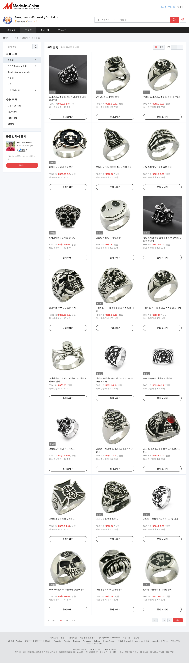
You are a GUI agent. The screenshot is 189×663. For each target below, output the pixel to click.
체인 (10, 84)
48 (73, 620)
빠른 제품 (126, 637)
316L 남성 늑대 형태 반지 (107, 96)
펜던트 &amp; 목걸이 (17, 66)
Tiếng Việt (175, 641)
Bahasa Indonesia (94, 643)
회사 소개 (45, 30)
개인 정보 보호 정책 (87, 637)
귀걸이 (11, 78)
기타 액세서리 (14, 90)
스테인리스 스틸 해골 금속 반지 (63, 237)
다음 (177, 620)
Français (57, 641)
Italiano (97, 641)
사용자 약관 (72, 637)
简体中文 (28, 641)
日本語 (47, 641)
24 (61, 620)
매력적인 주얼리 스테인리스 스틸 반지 (160, 519)
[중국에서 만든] (22, 5)
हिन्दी (147, 641)
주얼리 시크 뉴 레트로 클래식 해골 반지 (114, 167)
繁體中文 (38, 641)
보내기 (22, 165)
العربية (128, 641)
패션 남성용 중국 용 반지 (107, 519)
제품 (30, 30)
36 (67, 620)
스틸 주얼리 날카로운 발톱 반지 (157, 167)
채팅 (23, 150)
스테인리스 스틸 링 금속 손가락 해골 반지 (162, 308)
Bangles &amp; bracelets (19, 72)
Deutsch (76, 641)
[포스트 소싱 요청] (183, 20)
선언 (62, 637)
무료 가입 (172, 6)
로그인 (163, 6)
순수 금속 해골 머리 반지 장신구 (157, 378)
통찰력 (136, 637)
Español (67, 641)
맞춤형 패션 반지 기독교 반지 (109, 237)
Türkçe (165, 641)
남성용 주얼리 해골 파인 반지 (62, 519)
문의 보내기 (68, 117)
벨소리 (11, 59)
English (19, 641)
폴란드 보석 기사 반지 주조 (61, 167)
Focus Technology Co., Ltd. (97, 649)
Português (87, 641)
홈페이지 (11, 30)
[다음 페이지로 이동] (180, 47)
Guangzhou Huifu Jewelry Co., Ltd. (35, 17)
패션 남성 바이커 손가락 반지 (109, 589)
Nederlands (138, 641)
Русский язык (108, 641)
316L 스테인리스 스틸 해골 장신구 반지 (67, 589)
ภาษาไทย (156, 641)
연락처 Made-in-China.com (109, 637)
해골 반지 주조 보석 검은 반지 (62, 308)
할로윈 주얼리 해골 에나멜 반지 (157, 589)
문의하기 (62, 30)
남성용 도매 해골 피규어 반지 (62, 448)
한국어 (120, 641)
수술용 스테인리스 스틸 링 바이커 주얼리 (161, 96)
